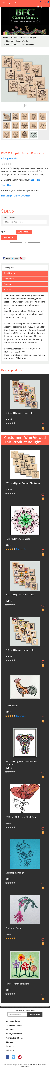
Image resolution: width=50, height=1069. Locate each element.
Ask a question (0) (9, 158)
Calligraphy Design (15, 873)
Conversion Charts (14, 1025)
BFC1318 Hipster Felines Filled (20, 413)
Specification (9, 273)
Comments (9, 278)
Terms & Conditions (14, 1038)
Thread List (6, 185)
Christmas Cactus (14, 928)
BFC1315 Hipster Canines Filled (20, 650)
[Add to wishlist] (43, 424)
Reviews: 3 (20, 549)
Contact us (10, 1046)
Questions (8, 284)
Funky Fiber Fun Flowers (17, 984)
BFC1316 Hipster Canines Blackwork (23, 483)
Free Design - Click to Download (15, 195)
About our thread (13, 1021)
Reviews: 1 (20, 715)
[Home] (25, 16)
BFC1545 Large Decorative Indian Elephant (21, 763)
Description (9, 267)
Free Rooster (12, 706)
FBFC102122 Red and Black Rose (21, 817)
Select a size (9, 218)
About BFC (10, 1029)
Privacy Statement (14, 1033)
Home (5, 37)
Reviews (7, 289)
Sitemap (9, 1042)
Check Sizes (34, 179)
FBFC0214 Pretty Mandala (18, 539)
